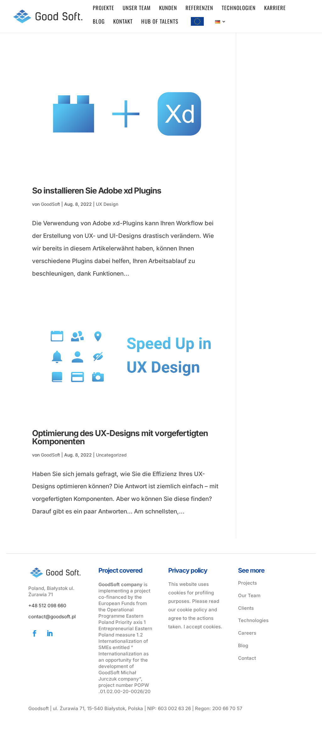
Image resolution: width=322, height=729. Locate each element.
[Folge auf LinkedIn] (49, 633)
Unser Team (137, 9)
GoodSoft (50, 204)
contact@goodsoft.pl (52, 617)
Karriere (275, 9)
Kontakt (123, 22)
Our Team (249, 595)
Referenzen (199, 9)
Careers (247, 633)
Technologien (239, 9)
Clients (246, 608)
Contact (247, 658)
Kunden (168, 9)
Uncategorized (111, 454)
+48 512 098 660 (47, 605)
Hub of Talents (159, 22)
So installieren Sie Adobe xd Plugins (96, 190)
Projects (247, 583)
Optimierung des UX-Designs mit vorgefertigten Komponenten (120, 437)
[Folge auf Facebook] (34, 633)
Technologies (253, 620)
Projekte (103, 9)
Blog (99, 22)
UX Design (107, 204)
